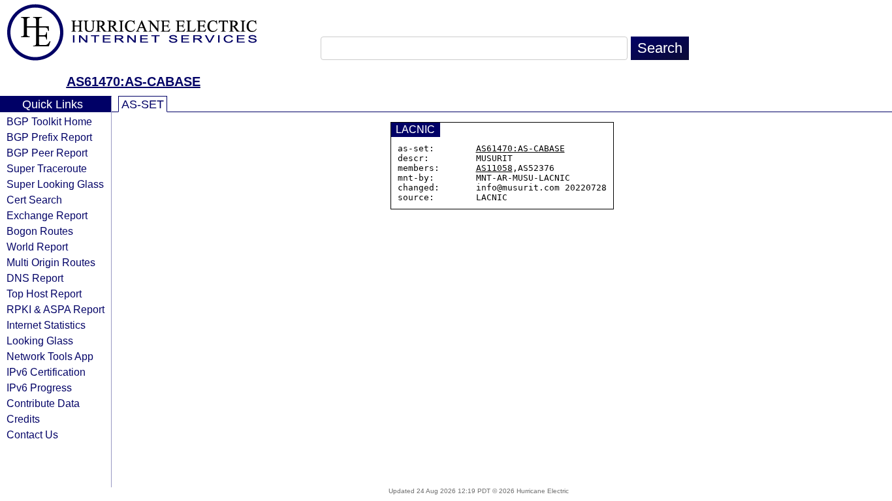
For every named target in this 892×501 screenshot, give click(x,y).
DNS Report (35, 278)
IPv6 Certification (46, 372)
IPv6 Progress (39, 387)
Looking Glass (40, 340)
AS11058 (494, 168)
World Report (37, 246)
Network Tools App (50, 356)
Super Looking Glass (55, 184)
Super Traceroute (47, 168)
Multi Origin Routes (51, 262)
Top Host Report (44, 293)
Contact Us (32, 434)
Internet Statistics (46, 325)
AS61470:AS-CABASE (133, 81)
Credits (23, 419)
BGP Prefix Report (49, 137)
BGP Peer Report (47, 153)
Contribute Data (43, 403)
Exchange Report (47, 215)
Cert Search (34, 199)
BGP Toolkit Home (49, 121)
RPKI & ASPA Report (55, 309)
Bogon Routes (40, 231)
